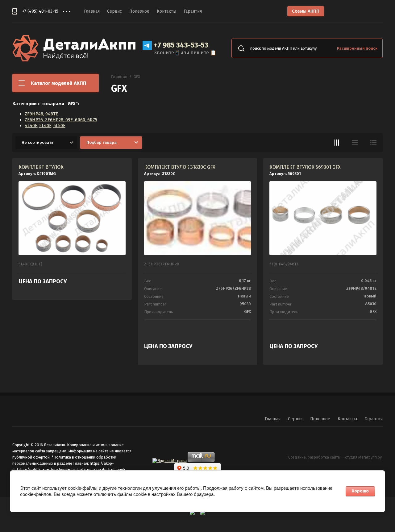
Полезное (139, 11)
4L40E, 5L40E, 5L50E (45, 125)
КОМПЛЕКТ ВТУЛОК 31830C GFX (179, 167)
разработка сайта (324, 457)
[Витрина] (336, 142)
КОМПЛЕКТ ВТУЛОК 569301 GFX (305, 167)
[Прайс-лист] (373, 142)
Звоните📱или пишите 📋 (185, 53)
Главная (92, 11)
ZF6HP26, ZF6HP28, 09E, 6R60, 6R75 (61, 120)
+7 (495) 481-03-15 (40, 11)
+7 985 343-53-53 (181, 45)
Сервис (114, 11)
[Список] (355, 142)
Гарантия (193, 11)
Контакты (166, 11)
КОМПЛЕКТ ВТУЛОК (41, 167)
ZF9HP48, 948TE (41, 114)
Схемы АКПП (305, 11)
